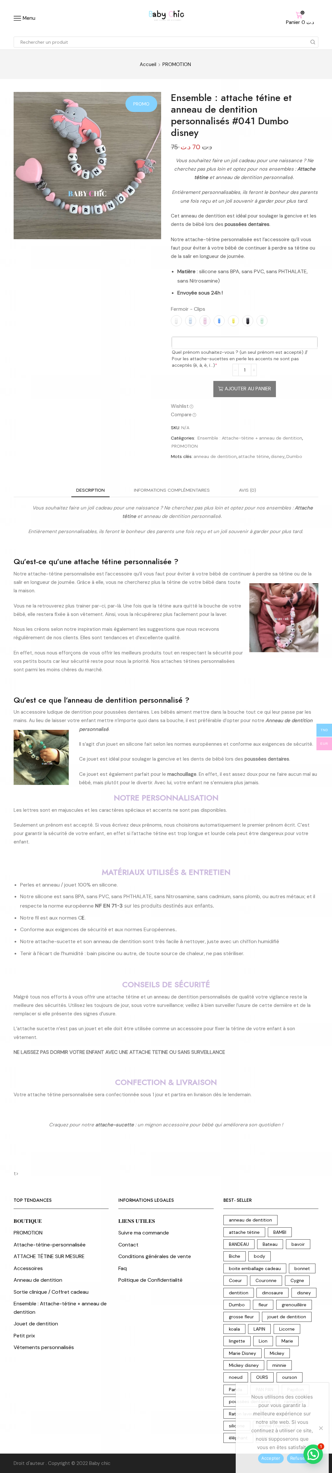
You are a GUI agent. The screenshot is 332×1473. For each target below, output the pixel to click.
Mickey (277, 1353)
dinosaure (272, 1293)
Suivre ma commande (143, 1232)
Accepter (270, 1458)
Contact (128, 1244)
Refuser (298, 1458)
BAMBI (279, 1232)
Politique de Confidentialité (150, 1280)
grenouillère (294, 1305)
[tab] (90, 490)
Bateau (270, 1244)
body (259, 1256)
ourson (289, 1377)
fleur (263, 1305)
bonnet (302, 1268)
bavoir (298, 1244)
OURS (262, 1377)
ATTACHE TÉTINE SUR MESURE (49, 1256)
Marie (287, 1341)
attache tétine (253, 456)
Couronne (266, 1280)
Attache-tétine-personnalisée (50, 1244)
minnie (279, 1365)
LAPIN (259, 1329)
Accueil (148, 64)
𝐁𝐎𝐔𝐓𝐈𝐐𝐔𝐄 (28, 1221)
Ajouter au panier (248, 388)
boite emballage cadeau (255, 1268)
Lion (263, 1341)
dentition (238, 1293)
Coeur (235, 1280)
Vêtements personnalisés (44, 1347)
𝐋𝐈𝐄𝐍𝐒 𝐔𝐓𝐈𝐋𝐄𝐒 (136, 1221)
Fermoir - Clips (188, 309)
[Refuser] (320, 1428)
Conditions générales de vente (154, 1256)
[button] (313, 1454)
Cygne (297, 1280)
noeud (236, 1377)
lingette (237, 1341)
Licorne (287, 1329)
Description (90, 490)
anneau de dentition (215, 456)
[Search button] (313, 42)
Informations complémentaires (172, 490)
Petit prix (24, 1335)
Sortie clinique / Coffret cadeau (51, 1292)
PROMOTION (176, 64)
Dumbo (294, 456)
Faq (122, 1268)
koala (234, 1329)
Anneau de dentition (38, 1280)
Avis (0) (247, 490)
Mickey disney (244, 1365)
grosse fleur (241, 1317)
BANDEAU (239, 1244)
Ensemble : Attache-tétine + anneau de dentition (249, 438)
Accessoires (28, 1268)
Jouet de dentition (36, 1323)
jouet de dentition (286, 1317)
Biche (234, 1256)
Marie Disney (242, 1353)
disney (278, 456)
